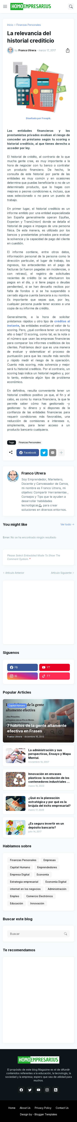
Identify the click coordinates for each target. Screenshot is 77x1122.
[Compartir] (66, 50)
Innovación (37, 903)
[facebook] (21, 1090)
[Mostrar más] (61, 452)
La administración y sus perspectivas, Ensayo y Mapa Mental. (49, 754)
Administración (57, 888)
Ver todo (66, 524)
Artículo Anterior (14, 572)
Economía (43, 874)
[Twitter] (44, 452)
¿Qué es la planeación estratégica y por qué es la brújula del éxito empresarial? (49, 801)
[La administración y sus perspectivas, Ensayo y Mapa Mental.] (15, 755)
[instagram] (47, 1090)
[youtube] (38, 1090)
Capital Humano (20, 867)
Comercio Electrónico (39, 896)
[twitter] (30, 1090)
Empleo (14, 896)
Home (11, 1107)
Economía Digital (55, 881)
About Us (25, 1107)
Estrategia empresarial (24, 881)
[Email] (52, 452)
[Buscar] (71, 6)
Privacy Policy (43, 1107)
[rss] (55, 1090)
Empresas (50, 860)
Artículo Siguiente (61, 572)
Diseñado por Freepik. (38, 118)
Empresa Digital (20, 874)
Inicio (10, 24)
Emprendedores (47, 867)
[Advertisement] (29, 612)
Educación (16, 903)
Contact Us (62, 1107)
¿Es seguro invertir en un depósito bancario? (46, 825)
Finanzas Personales (28, 24)
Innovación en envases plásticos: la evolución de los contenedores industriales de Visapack (49, 778)
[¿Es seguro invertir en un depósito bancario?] (15, 827)
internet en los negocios (25, 888)
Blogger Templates (46, 1114)
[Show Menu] (5, 6)
